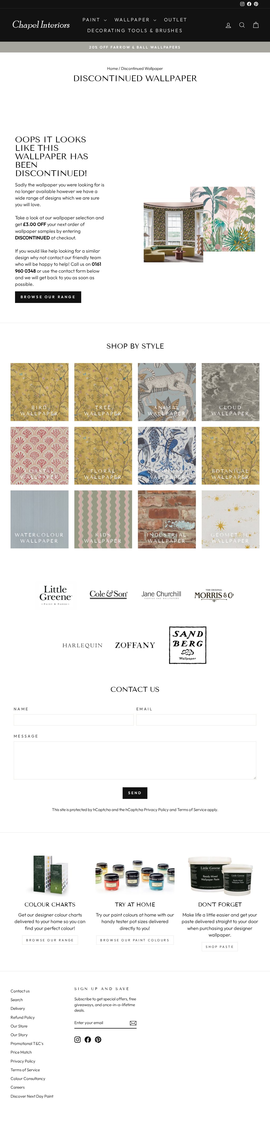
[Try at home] (135, 874)
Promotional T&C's (27, 1043)
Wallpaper (133, 20)
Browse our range (48, 297)
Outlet (176, 20)
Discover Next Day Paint (32, 1096)
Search (17, 999)
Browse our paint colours (135, 940)
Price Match (21, 1052)
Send (135, 792)
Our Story (19, 1034)
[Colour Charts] (50, 874)
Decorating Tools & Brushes (135, 30)
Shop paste (220, 947)
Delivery (18, 1008)
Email (144, 709)
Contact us (20, 990)
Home (112, 68)
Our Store (19, 1026)
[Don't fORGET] (219, 874)
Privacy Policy (156, 809)
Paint (93, 20)
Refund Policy (23, 1017)
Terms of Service (191, 809)
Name (21, 709)
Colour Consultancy (28, 1078)
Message (26, 736)
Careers (18, 1087)
